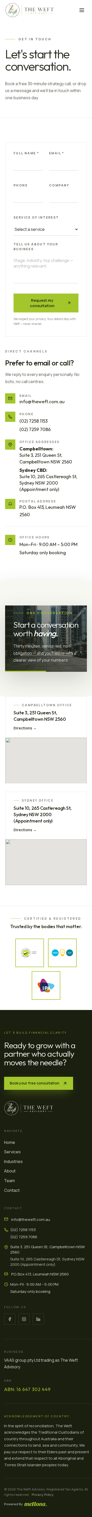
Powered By (13, 1504)
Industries (13, 1161)
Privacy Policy (43, 1494)
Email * (56, 153)
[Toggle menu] (82, 10)
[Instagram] (24, 1319)
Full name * (26, 153)
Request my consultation (42, 302)
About (10, 1171)
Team (9, 1180)
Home (9, 1142)
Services (12, 1152)
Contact (12, 1190)
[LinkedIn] (38, 1319)
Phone (21, 185)
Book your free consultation (34, 1083)
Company (59, 185)
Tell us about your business (36, 246)
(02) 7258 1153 (33, 421)
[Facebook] (9, 1319)
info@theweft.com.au (42, 401)
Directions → (25, 728)
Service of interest (36, 217)
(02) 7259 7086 (35, 429)
